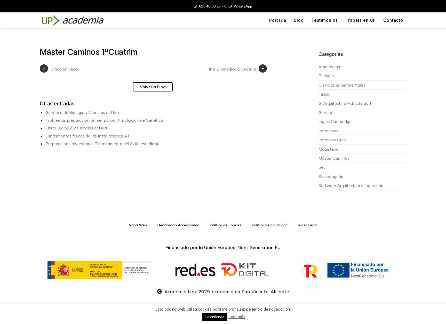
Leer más (236, 316)
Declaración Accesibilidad (178, 225)
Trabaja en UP (360, 20)
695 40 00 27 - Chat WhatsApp (224, 6)
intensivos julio (332, 139)
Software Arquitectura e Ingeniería (350, 185)
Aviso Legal (307, 225)
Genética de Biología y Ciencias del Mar (82, 112)
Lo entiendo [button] (214, 317)
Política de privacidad (270, 225)
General (325, 112)
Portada (277, 20)
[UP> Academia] (72, 20)
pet (321, 167)
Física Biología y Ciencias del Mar (76, 127)
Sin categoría (330, 176)
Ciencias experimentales (341, 85)
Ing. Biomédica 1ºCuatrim (236, 69)
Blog (299, 20)
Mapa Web (138, 225)
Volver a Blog (153, 86)
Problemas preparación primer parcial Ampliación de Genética (104, 120)
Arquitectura (329, 66)
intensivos (328, 130)
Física (323, 94)
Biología (326, 75)
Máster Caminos (333, 158)
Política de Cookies (225, 225)
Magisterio (328, 149)
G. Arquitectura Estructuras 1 (345, 103)
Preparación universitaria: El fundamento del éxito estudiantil (103, 143)
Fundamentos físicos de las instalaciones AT (87, 135)
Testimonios (324, 20)
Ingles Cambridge (335, 121)
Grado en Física (61, 69)
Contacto (393, 20)
